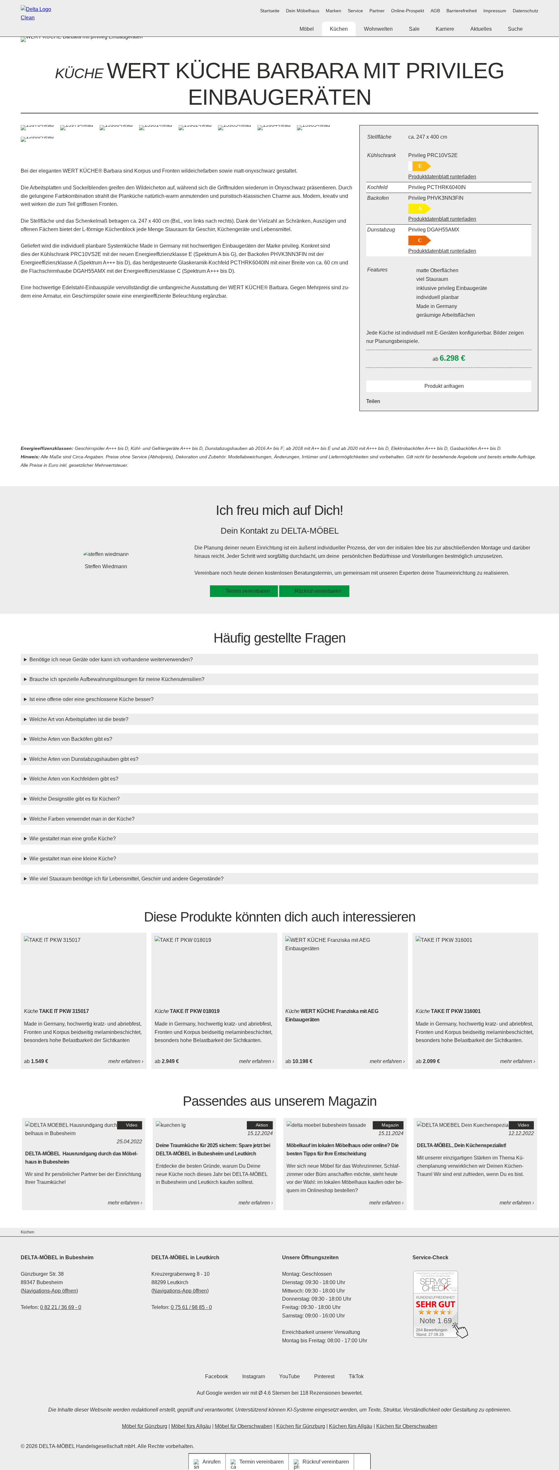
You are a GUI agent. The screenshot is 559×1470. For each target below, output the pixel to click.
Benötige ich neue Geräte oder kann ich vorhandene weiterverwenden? (111, 659)
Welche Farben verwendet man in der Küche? (82, 819)
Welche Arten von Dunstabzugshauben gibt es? (83, 759)
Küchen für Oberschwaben (406, 1426)
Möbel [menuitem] (307, 29)
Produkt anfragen (444, 386)
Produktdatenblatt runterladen (442, 176)
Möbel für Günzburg (144, 1426)
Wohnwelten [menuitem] (378, 29)
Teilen (373, 401)
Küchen (27, 1232)
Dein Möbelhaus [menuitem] (302, 10)
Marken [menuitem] (333, 10)
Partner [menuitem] (377, 10)
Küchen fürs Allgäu (350, 1426)
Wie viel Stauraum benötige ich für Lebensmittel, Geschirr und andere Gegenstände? (126, 878)
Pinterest (324, 1376)
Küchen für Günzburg (300, 1426)
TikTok (356, 1376)
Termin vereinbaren (247, 591)
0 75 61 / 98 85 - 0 (191, 1307)
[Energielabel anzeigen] (419, 166)
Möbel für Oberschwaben (243, 1426)
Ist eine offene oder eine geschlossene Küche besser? (91, 699)
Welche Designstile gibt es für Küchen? (74, 799)
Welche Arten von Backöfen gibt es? (70, 739)
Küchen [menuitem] (339, 29)
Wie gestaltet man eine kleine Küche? (72, 858)
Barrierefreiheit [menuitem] (461, 10)
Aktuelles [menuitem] (481, 29)
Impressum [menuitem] (494, 10)
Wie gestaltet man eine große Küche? (72, 838)
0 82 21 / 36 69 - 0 (60, 1307)
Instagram (253, 1376)
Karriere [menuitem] (445, 29)
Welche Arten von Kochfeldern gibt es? (73, 779)
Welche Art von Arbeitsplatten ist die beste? (78, 719)
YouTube (289, 1376)
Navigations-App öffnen (49, 1291)
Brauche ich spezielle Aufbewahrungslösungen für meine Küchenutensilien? (116, 679)
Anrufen (212, 1462)
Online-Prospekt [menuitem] (407, 10)
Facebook (216, 1376)
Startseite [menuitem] (270, 10)
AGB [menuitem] (435, 10)
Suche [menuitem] (515, 29)
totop (364, 1462)
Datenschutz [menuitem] (525, 10)
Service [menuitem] (355, 10)
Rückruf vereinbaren (318, 591)
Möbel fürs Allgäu (191, 1426)
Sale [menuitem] (414, 29)
